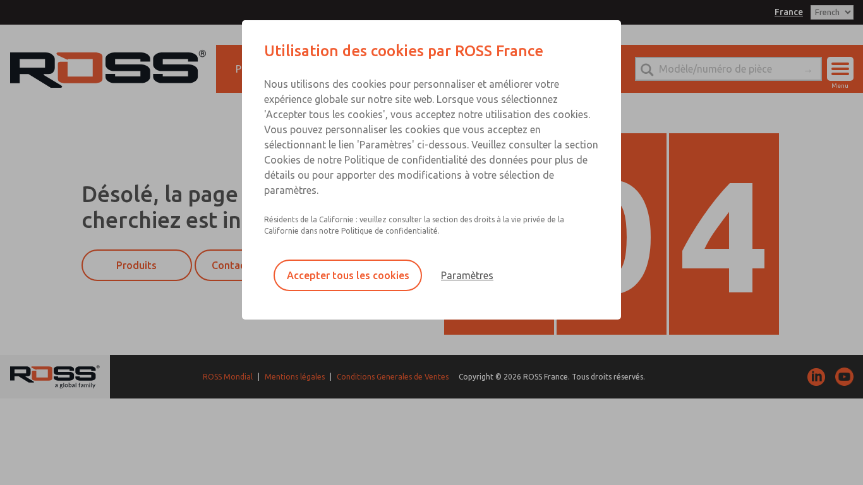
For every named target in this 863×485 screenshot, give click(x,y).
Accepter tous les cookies (348, 275)
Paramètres (467, 275)
